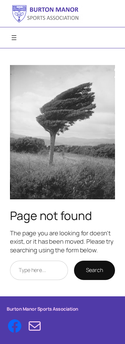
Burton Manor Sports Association (42, 309)
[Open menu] (14, 38)
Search (94, 270)
